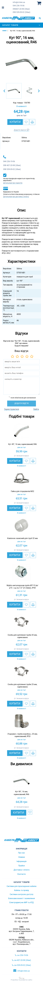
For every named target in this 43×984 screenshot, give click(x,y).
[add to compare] (32, 122)
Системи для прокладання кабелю (21, 886)
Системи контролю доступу (21, 894)
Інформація (21, 861)
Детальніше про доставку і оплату (16, 196)
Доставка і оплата (21, 870)
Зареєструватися (11, 409)
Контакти (21, 874)
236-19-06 (18, 6)
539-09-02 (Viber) (21, 12)
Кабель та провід (21, 890)
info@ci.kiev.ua (23, 971)
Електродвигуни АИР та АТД (21, 902)
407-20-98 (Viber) (21, 9)
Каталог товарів (10, 25)
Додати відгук (20, 130)
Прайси (21, 866)
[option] (21, 64)
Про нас (21, 853)
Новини (21, 857)
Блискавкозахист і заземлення (21, 898)
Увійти (36, 409)
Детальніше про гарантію (12, 183)
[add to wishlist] (26, 122)
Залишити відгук (22, 456)
